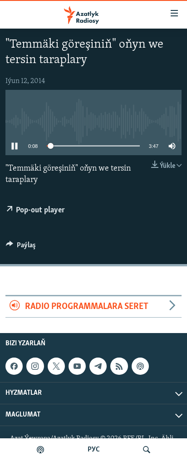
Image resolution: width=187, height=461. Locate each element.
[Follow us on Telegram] (98, 366)
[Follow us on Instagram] (35, 366)
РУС (94, 449)
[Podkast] (40, 449)
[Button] (21, 247)
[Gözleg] (146, 449)
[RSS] (119, 366)
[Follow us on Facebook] (14, 366)
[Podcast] (140, 366)
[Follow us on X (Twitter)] (56, 366)
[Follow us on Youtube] (77, 366)
